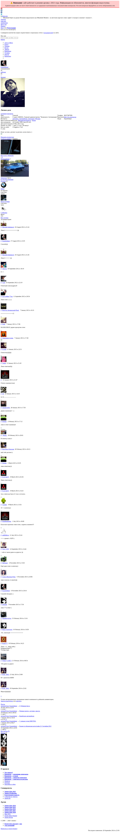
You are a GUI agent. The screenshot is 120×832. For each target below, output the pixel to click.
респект (3, 77)
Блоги (6, 44)
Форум (6, 54)
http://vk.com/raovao (70, 117)
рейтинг (3, 72)
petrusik (4, 604)
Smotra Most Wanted (10, 816)
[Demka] (3, 420)
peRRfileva (5, 535)
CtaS (3, 282)
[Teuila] (3, 361)
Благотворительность (11, 795)
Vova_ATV (5, 549)
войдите (18, 701)
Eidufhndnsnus (6, 521)
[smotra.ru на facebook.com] (1, 12)
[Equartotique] (3, 65)
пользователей (48, 33)
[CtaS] (3, 281)
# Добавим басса (24, 706)
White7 (4, 660)
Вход (2, 28)
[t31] (3, 392)
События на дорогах (11, 796)
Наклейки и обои (10, 784)
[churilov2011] (3, 406)
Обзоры (6, 46)
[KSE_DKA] (3, 673)
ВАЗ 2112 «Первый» (7, 155)
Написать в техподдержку (9, 828)
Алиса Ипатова (7, 577)
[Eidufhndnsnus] (5, 519)
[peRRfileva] (3, 533)
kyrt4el (4, 349)
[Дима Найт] (4, 765)
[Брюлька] (4, 746)
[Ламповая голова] (3, 336)
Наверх (3, 26)
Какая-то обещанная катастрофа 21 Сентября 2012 (35, 726)
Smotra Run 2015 (10, 791)
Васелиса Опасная (8, 449)
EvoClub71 (5, 477)
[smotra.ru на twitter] (1, 14)
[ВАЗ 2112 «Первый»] (11, 154)
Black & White (5, 201)
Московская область (24, 120)
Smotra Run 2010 (10, 812)
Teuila (4, 363)
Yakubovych (6, 618)
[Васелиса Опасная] (3, 447)
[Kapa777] (3, 642)
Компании (7, 51)
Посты (3, 704)
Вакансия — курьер (11, 776)
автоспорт (31, 119)
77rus (11, 296)
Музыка (37, 119)
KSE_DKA (5, 674)
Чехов (34, 120)
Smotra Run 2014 (10, 805)
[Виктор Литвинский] (3, 308)
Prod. (17, 310)
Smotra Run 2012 (10, 809)
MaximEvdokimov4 (8, 227)
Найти (3, 39)
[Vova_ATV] (3, 547)
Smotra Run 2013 (10, 807)
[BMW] (3, 187)
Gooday (4, 504)
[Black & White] (3, 200)
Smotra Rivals (8, 817)
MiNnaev (5, 563)
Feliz (3, 324)
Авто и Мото (8, 43)
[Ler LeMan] (3, 295)
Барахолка (7, 56)
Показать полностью (7, 137)
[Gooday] (3, 503)
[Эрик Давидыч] (4, 739)
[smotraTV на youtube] (1, 9)
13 (6, 719)
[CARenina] (3, 211)
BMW (2, 189)
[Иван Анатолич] (3, 628)
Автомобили (23, 119)
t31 (3, 394)
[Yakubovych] (3, 616)
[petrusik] (3, 603)
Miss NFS (7, 814)
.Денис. (4, 435)
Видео (6, 48)
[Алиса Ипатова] (3, 575)
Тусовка (7, 53)
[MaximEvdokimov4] (3, 225)
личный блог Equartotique (9, 706)
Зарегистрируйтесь (7, 701)
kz (6, 268)
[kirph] (4, 759)
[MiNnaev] (3, 561)
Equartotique (4, 67)
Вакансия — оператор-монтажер (15, 777)
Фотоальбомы (5, 159)
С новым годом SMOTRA (27, 721)
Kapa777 (5, 643)
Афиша (6, 49)
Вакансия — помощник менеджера (16, 774)
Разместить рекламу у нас (13, 824)
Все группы (4, 218)
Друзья (3, 733)
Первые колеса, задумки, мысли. (29, 711)
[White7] (3, 659)
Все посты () (5, 731)
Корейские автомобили (26, 716)
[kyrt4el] (3, 347)
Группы (3, 181)
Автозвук (15, 119)
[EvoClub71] (3, 475)
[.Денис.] (3, 433)
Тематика (4, 178)
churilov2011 (6, 407)
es (10, 618)
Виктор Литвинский (8, 310)
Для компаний (9, 825)
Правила (7, 781)
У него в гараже (6, 139)
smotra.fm (7, 798)
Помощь (7, 782)
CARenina (4, 212)
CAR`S (9, 660)
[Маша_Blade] (4, 752)
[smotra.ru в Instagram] (4, 16)
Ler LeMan (5, 296)
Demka (4, 421)
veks (3, 268)
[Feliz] (3, 322)
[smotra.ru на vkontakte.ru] (1, 10)
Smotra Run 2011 (10, 810)
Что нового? (8, 772)
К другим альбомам (7, 179)
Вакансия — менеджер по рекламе (16, 779)
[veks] (3, 267)
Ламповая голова (7, 338)
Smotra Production (10, 793)
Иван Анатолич (7, 629)
